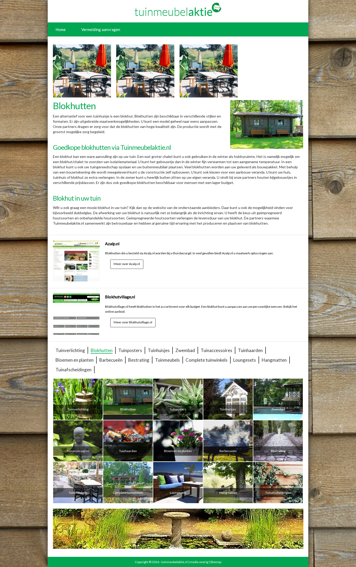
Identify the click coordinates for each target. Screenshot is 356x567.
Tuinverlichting (70, 350)
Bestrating (138, 360)
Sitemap (215, 562)
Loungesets (244, 360)
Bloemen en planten (75, 360)
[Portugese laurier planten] (145, 70)
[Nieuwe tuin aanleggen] (82, 70)
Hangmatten (274, 360)
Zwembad (185, 350)
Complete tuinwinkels (207, 360)
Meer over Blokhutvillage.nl (133, 322)
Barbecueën (110, 360)
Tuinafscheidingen (73, 369)
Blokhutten (102, 350)
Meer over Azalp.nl (127, 264)
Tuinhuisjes (159, 350)
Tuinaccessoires (216, 350)
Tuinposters (130, 350)
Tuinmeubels (167, 360)
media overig (199, 562)
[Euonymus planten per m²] (209, 70)
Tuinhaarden (250, 350)
